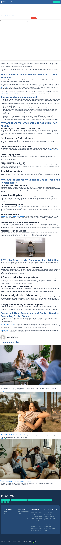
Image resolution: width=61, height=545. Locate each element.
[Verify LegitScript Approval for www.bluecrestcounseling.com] (34, 541)
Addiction (15, 15)
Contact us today (4, 330)
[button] (32, 18)
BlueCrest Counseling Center (7, 324)
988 (58, 540)
